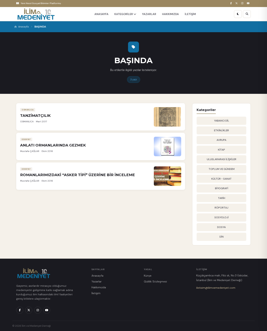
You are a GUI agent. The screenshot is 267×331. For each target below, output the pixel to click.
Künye (147, 275)
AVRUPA (221, 140)
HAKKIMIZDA (170, 14)
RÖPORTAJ (221, 207)
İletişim (95, 293)
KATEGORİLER (124, 14)
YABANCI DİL (221, 120)
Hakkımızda (98, 287)
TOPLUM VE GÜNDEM (222, 169)
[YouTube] (249, 3)
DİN (222, 236)
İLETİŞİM (190, 14)
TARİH (221, 198)
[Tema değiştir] (238, 14)
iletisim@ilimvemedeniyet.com (215, 287)
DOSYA (221, 227)
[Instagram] (243, 3)
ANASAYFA (101, 14)
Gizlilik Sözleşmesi (155, 281)
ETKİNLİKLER (221, 130)
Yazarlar (96, 281)
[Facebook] (231, 3)
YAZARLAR (149, 14)
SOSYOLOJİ (221, 217)
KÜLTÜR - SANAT (221, 178)
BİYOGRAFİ (221, 188)
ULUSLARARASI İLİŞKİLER (221, 159)
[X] (237, 3)
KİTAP (221, 149)
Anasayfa (23, 26)
